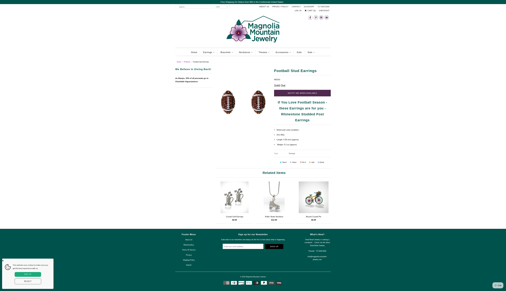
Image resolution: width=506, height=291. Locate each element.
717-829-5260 (323, 7)
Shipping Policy (189, 260)
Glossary (309, 7)
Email (322, 162)
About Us (264, 7)
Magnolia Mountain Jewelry (256, 277)
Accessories (282, 52)
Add (312, 162)
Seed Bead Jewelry (317, 245)
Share (294, 162)
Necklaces (244, 52)
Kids (299, 52)
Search (188, 265)
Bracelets (226, 52)
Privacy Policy (280, 7)
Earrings (207, 52)
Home (194, 52)
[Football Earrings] (243, 103)
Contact (296, 7)
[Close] (27, 260)
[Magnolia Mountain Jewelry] (253, 30)
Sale (310, 52)
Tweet (284, 162)
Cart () (311, 11)
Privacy (189, 255)
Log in (298, 11)
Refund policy (189, 245)
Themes (263, 52)
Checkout (324, 11)
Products (187, 62)
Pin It (304, 162)
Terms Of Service (189, 250)
